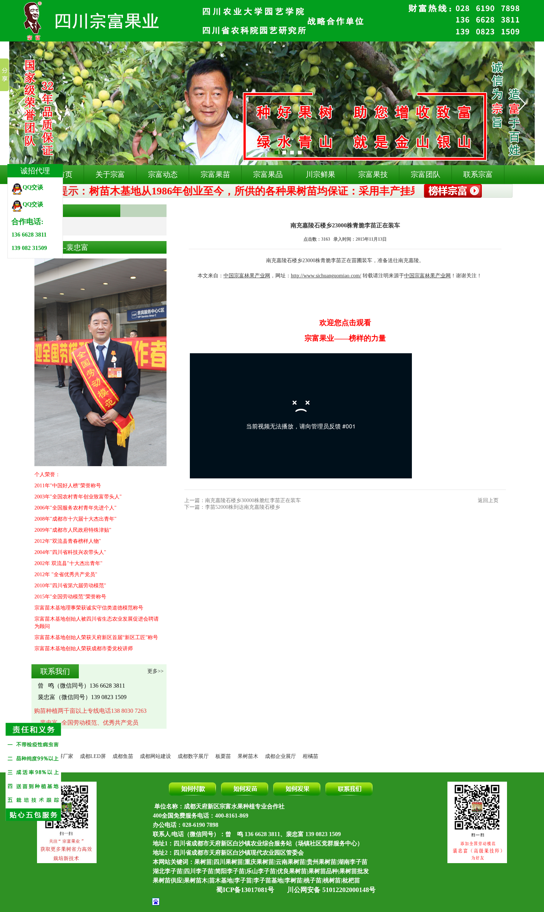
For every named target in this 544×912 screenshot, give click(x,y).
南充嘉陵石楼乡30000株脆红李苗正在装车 (253, 500)
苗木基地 (221, 880)
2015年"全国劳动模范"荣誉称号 (70, 596)
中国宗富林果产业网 (247, 275)
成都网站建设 (155, 756)
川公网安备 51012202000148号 (331, 889)
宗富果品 (268, 174)
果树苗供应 (167, 880)
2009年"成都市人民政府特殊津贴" (72, 530)
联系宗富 (478, 174)
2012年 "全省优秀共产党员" (65, 574)
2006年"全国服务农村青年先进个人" (75, 508)
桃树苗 (332, 880)
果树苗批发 (354, 871)
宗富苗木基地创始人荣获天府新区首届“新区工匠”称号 (96, 637)
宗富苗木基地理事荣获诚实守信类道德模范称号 (88, 608)
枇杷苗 (351, 880)
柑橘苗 (310, 756)
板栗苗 (223, 756)
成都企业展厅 (280, 756)
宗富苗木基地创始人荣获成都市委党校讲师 (83, 648)
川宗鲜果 (320, 174)
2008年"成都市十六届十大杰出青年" (75, 519)
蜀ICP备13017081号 (245, 889)
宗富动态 (163, 174)
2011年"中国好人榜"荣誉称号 (67, 485)
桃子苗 (313, 880)
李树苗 (293, 880)
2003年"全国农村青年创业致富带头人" (78, 497)
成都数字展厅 (193, 756)
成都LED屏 (93, 756)
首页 (197, 210)
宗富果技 (373, 174)
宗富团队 (425, 174)
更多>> (155, 671)
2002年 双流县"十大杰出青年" (68, 563)
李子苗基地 (268, 880)
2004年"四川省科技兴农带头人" (70, 552)
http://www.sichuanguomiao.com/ (326, 275)
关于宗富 (110, 174)
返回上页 (488, 500)
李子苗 (243, 880)
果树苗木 (248, 756)
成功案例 (219, 210)
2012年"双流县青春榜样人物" (67, 541)
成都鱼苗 (123, 756)
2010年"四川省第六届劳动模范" (70, 585)
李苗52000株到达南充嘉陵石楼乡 (242, 507)
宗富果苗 (215, 174)
